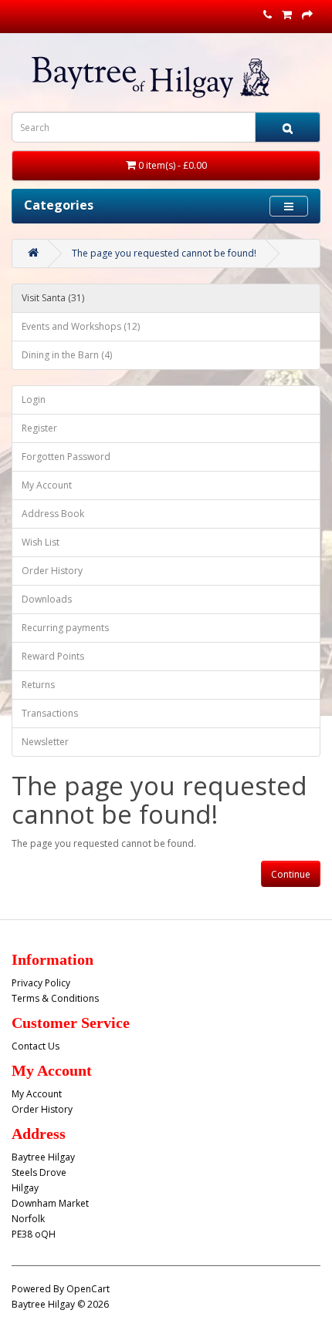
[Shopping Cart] (287, 15)
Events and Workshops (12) (81, 326)
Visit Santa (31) (53, 297)
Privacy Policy (41, 982)
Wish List (40, 542)
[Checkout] (307, 15)
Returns (38, 684)
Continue (290, 874)
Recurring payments (65, 627)
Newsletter (45, 741)
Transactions (50, 713)
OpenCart (88, 1288)
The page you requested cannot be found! (164, 253)
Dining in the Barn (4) (67, 354)
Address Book (53, 513)
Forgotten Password (66, 456)
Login (34, 399)
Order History (52, 570)
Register (39, 428)
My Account (47, 485)
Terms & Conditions (55, 998)
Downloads (47, 599)
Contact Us (35, 1046)
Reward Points (53, 656)
